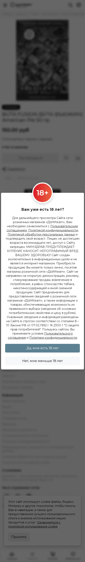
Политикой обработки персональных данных (41, 234)
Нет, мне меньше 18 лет (42, 361)
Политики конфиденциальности (53, 338)
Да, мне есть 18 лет (42, 348)
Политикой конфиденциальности (53, 230)
